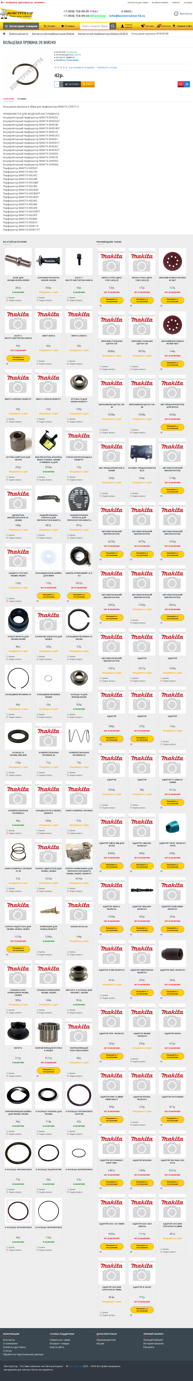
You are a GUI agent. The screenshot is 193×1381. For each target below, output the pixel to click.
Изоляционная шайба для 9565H (49, 574)
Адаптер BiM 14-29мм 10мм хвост (111, 1098)
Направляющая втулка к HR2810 (48, 1049)
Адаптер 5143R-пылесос (112, 970)
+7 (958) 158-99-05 (80, 11)
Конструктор (75, 1366)
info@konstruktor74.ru (127, 16)
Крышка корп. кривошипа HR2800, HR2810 (18, 992)
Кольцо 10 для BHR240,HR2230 (79, 695)
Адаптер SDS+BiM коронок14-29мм (172, 1225)
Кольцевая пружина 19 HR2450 (79, 637)
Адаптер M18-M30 (142, 1160)
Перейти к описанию (67, 60)
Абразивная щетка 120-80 (142, 405)
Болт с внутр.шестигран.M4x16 (79, 279)
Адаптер (142, 658)
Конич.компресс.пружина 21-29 (18, 869)
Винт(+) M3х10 (79, 335)
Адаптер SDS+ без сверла (142, 1225)
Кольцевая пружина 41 (18, 694)
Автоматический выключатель (172, 469)
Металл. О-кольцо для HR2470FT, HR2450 (79, 991)
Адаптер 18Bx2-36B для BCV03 (111, 844)
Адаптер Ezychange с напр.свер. (111, 1161)
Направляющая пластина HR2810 (79, 1049)
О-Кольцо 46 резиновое (48, 1227)
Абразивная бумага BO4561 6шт (172, 342)
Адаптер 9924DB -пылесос (142, 1034)
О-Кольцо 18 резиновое (18, 1169)
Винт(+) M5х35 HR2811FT (48, 399)
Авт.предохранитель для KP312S (172, 405)
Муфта (18, 1048)
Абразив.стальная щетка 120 (111, 342)
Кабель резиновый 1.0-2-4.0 (79, 574)
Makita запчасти (18, 33)
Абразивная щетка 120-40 (112, 405)
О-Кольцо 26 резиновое (79, 1169)
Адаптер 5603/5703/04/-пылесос (142, 971)
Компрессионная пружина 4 (18, 811)
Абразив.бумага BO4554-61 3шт (172, 279)
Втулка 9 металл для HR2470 (18, 458)
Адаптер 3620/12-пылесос (111, 907)
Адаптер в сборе (142, 1287)
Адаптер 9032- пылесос (172, 970)
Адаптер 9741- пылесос (111, 1033)
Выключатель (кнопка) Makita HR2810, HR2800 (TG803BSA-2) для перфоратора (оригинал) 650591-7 (48, 460)
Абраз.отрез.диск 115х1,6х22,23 (112, 279)
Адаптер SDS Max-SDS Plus (172, 1161)
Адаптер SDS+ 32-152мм (111, 1224)
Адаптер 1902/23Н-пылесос (142, 844)
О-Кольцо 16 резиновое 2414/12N (79, 1112)
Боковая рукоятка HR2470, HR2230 (48, 279)
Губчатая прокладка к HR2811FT (79, 458)
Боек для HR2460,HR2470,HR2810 (18, 279)
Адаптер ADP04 (172, 1033)
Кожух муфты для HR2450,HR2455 (18, 637)
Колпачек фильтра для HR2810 (48, 637)
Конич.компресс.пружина (79, 810)
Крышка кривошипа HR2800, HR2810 (48, 991)
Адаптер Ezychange (172, 1097)
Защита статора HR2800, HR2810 (18, 574)
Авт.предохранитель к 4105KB (112, 469)
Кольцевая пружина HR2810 (48, 695)
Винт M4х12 (48, 335)
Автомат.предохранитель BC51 (142, 469)
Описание (8, 99)
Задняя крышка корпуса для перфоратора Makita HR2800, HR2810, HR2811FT (48, 518)
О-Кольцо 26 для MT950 (49, 1169)
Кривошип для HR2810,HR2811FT (48, 927)
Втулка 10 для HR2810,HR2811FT (79, 400)
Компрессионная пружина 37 (79, 753)
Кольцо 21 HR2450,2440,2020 (18, 753)
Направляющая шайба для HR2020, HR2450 (18, 1112)
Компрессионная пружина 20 (49, 753)
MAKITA (77, 55)
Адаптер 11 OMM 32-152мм (172, 781)
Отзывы (21, 99)
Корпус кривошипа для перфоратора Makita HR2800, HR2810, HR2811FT (79, 871)
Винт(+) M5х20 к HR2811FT (18, 399)
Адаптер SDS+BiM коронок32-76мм (111, 1288)
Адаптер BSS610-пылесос (142, 1098)
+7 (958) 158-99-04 (84, 16)
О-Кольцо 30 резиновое (18, 1227)
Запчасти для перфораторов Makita (53, 33)
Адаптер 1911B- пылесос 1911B (172, 844)
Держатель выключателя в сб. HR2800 (18, 518)
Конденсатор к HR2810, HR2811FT (48, 811)
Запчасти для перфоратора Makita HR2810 (103, 33)
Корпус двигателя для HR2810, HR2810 (49, 869)
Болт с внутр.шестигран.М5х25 (18, 337)
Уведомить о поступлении (18, 358)
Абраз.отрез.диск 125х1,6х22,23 (142, 279)
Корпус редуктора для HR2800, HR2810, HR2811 (18, 927)
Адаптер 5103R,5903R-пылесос (172, 907)
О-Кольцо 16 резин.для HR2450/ (48, 1112)
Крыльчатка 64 (79, 926)
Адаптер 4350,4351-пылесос (142, 907)
